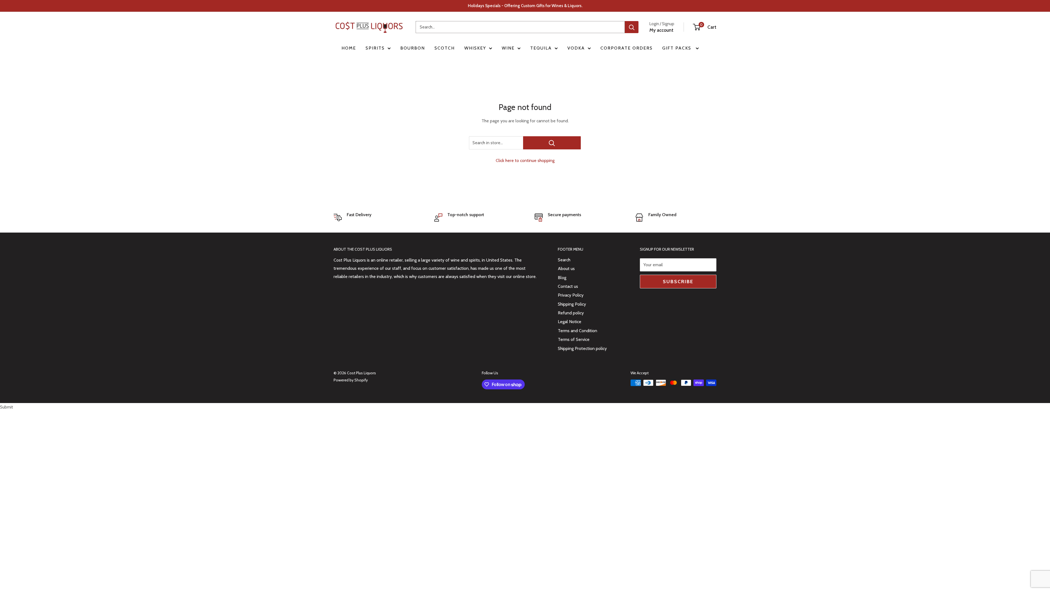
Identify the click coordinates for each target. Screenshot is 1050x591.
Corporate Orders (626, 48)
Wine (508, 48)
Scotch (444, 48)
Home (349, 48)
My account (661, 30)
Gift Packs (677, 48)
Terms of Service (574, 339)
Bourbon (412, 48)
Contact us (568, 286)
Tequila (541, 48)
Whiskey (475, 48)
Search (564, 259)
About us (566, 268)
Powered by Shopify (351, 380)
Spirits (375, 48)
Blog (562, 277)
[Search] (631, 27)
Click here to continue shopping (525, 160)
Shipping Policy (572, 304)
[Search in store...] (552, 143)
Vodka (576, 48)
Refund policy (571, 312)
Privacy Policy (571, 295)
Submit (6, 407)
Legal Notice (569, 321)
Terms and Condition (577, 330)
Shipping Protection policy (582, 348)
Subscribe (678, 282)
